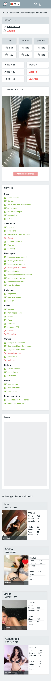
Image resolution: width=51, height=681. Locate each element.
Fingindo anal (13, 372)
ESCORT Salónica (10, 13)
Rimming (11, 248)
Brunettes (33, 79)
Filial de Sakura (14, 285)
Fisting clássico (14, 369)
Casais (10, 238)
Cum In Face (12, 391)
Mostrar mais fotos (25, 174)
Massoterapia (13, 271)
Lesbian (11, 301)
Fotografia (12, 231)
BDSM (10, 316)
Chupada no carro (15, 353)
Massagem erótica (15, 260)
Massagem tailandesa (17, 268)
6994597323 (13, 26)
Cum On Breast (14, 388)
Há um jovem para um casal (19, 234)
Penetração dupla (15, 212)
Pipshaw (11, 245)
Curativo (11, 330)
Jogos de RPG (13, 327)
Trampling (12, 334)
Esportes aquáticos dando (18, 400)
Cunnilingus (12, 357)
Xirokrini (23, 13)
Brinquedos (12, 215)
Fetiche (10, 219)
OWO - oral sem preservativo (19, 205)
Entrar (40, 3)
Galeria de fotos (14, 90)
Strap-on (11, 323)
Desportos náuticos (16, 403)
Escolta (11, 227)
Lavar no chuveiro (15, 241)
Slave (10, 320)
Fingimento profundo (16, 350)
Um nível (11, 201)
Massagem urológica (16, 264)
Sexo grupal (12, 208)
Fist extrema (12, 376)
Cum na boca (13, 384)
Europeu (33, 72)
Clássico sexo (13, 198)
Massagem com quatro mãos (20, 275)
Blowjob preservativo (16, 342)
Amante (11, 309)
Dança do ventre (14, 297)
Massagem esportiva (16, 278)
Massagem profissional (17, 257)
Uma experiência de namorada (20, 346)
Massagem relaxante (16, 282)
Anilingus (11, 360)
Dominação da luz (15, 313)
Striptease (12, 294)
